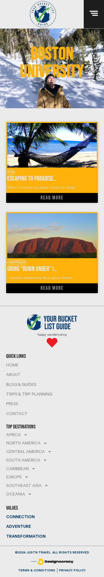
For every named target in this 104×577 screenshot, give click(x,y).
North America (23, 443)
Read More (52, 198)
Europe (14, 477)
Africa (13, 435)
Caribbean (17, 469)
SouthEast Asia (24, 485)
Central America (25, 452)
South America (23, 460)
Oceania (15, 494)
